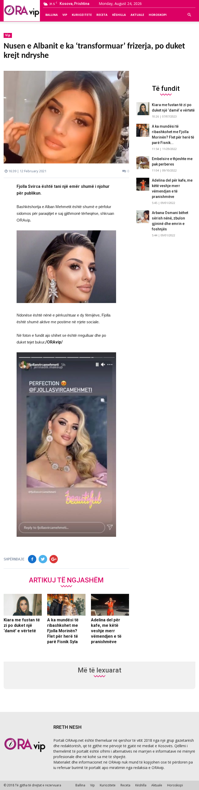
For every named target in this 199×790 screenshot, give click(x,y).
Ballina (51, 15)
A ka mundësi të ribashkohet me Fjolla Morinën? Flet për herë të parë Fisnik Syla (63, 630)
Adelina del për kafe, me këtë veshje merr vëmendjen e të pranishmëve (106, 630)
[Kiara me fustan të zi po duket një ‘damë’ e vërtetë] (23, 605)
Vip (64, 15)
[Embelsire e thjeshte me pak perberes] (142, 162)
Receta (102, 15)
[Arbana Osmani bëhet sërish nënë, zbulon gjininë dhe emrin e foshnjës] (142, 216)
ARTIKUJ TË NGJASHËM (66, 579)
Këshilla (119, 15)
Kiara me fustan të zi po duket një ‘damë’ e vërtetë (22, 625)
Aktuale (137, 15)
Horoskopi (158, 15)
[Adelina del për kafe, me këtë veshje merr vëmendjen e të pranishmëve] (110, 605)
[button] (189, 15)
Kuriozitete (82, 15)
